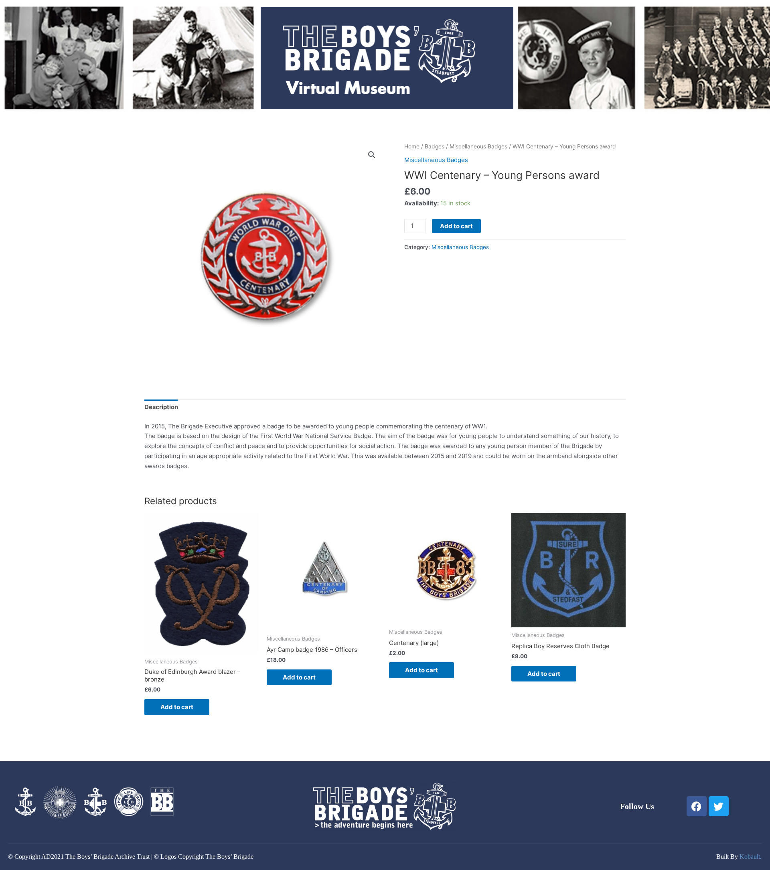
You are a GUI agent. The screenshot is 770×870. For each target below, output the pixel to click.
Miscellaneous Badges (478, 146)
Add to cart (456, 226)
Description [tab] (161, 407)
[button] (372, 155)
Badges (434, 146)
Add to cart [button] (176, 707)
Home (411, 146)
